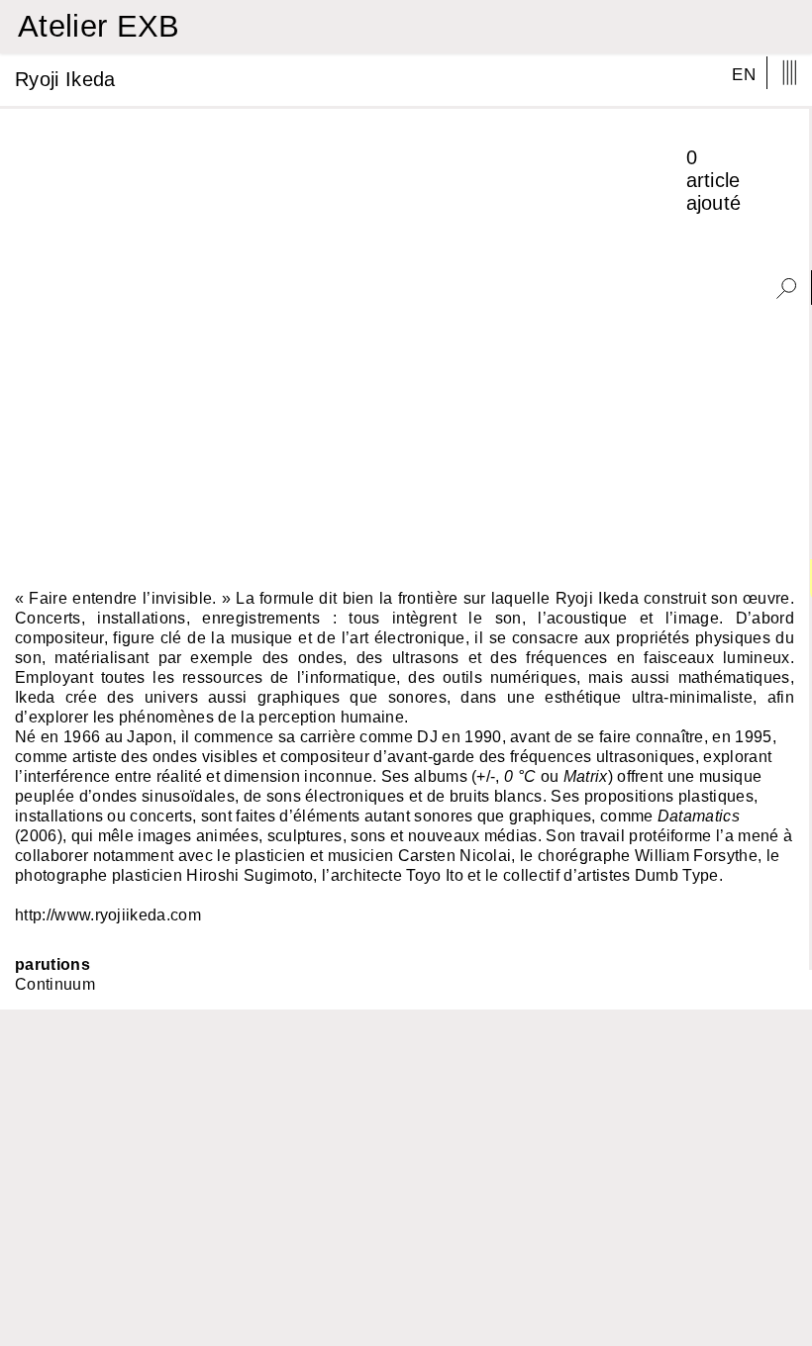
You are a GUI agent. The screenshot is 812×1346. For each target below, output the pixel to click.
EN (744, 74)
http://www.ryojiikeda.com (108, 915)
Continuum (55, 984)
